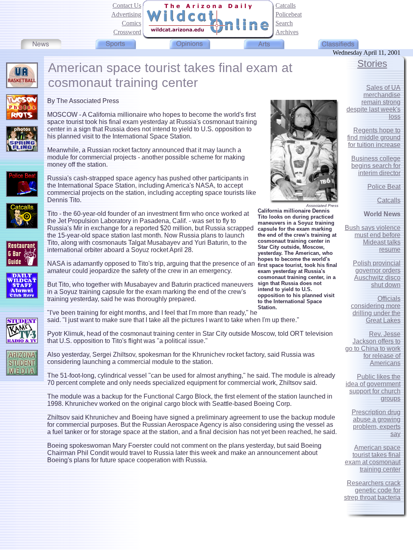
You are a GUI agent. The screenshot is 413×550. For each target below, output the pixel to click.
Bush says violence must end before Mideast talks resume (372, 238)
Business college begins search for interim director (375, 165)
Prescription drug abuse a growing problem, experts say (376, 423)
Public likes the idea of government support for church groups (373, 387)
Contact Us (127, 5)
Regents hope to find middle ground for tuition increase (373, 137)
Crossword (127, 32)
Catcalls (285, 5)
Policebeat (288, 14)
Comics (131, 23)
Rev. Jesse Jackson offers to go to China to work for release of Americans (372, 348)
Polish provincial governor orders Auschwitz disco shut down (376, 274)
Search (284, 23)
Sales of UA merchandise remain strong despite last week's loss (373, 102)
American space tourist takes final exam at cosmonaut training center (372, 458)
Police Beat (383, 186)
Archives (286, 32)
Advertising (126, 14)
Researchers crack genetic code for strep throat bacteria (372, 490)
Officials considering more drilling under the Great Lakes (375, 309)
